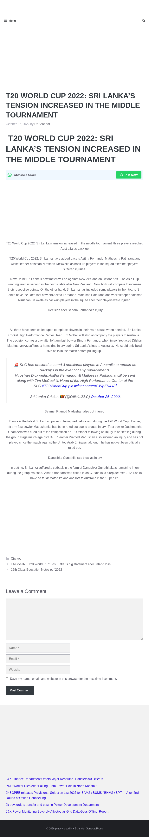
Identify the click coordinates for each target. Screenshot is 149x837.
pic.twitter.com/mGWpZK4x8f (92, 386)
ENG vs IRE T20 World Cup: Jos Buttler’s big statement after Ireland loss (61, 564)
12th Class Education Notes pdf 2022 (36, 569)
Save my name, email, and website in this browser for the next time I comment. (63, 678)
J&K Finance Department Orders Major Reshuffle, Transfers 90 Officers (54, 779)
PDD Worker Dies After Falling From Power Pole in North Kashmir (51, 786)
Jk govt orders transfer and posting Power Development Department (52, 804)
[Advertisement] (74, 55)
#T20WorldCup (54, 386)
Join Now (131, 175)
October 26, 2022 (105, 397)
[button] (143, 21)
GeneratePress (94, 828)
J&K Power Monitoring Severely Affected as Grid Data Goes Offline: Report (57, 811)
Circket (16, 558)
